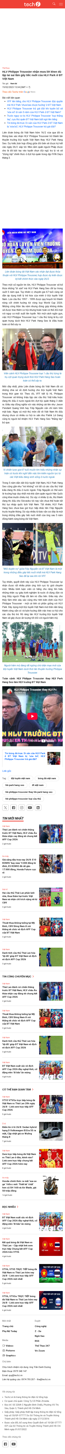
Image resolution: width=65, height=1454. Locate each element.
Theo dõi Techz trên (12, 91)
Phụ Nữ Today (9, 1331)
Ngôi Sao (39, 1336)
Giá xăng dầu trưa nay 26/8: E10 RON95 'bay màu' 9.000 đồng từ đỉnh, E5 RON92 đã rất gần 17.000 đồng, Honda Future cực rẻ (19, 866)
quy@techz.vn (16, 1375)
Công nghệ (40, 1326)
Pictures (10, 1350)
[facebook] (13, 807)
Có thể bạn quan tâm (16, 1089)
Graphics (11, 1355)
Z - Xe (38, 1331)
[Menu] (61, 4)
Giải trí (5, 889)
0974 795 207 (28, 1379)
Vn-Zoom (40, 1350)
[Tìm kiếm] (52, 4)
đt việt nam (38, 785)
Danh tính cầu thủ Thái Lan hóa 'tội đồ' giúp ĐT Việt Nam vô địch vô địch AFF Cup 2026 (19, 956)
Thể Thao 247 (42, 1345)
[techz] (32, 4)
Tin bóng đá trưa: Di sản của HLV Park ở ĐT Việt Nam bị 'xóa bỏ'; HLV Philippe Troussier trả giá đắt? (25, 756)
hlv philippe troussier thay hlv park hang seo (28, 792)
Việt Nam (6, 826)
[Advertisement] (32, 195)
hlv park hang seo (14, 785)
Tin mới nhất (13, 818)
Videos (9, 1345)
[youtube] (30, 807)
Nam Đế (13, 84)
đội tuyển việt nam (20, 778)
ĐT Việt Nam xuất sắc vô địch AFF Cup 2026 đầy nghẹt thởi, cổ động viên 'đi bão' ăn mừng (19, 1069)
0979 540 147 (20, 1371)
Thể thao (6, 68)
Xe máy (5, 856)
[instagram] (22, 807)
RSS (37, 1341)
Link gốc (6, 771)
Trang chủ (7, 1326)
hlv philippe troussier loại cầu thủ (23, 798)
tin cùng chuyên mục (17, 976)
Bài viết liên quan (11, 97)
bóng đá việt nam (47, 778)
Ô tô (4, 1124)
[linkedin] (38, 807)
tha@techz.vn (43, 1379)
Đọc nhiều (9, 1206)
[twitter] (5, 807)
